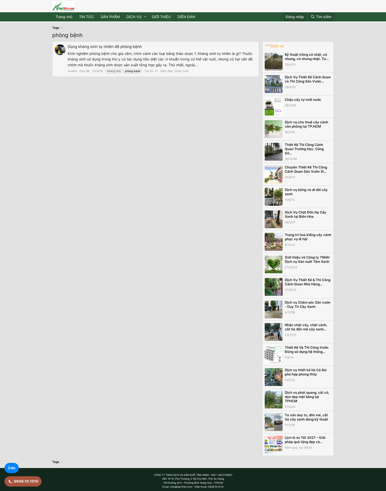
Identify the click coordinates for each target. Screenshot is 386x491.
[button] (145, 17)
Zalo (11, 468)
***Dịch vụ (274, 46)
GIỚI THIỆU (161, 17)
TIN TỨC (86, 17)
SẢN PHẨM (110, 17)
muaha (72, 71)
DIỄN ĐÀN (186, 17)
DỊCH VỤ (134, 17)
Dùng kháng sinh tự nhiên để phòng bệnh (105, 46)
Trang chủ (64, 17)
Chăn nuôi (181, 71)
